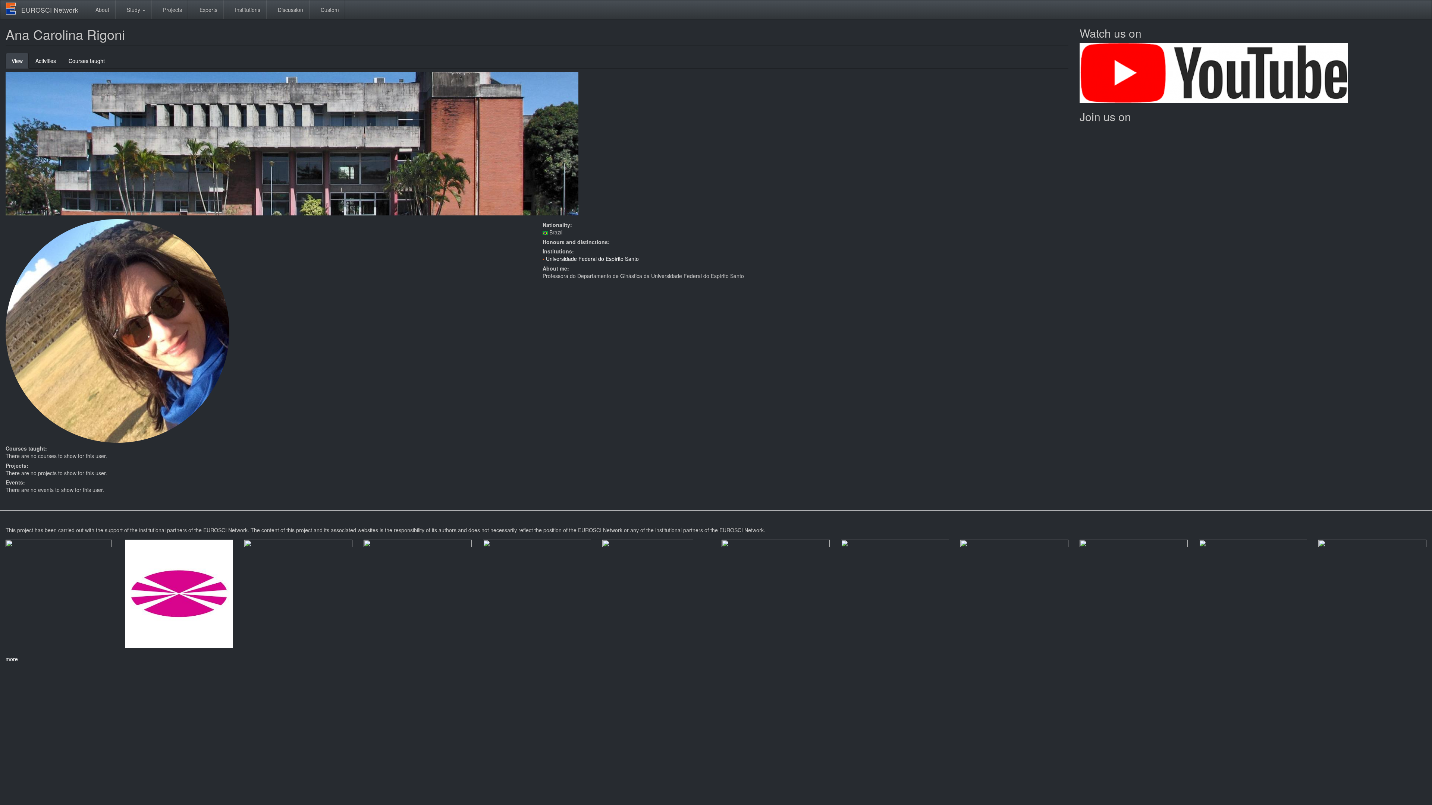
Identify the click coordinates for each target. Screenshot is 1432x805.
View (20, 63)
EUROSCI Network (49, 10)
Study (133, 9)
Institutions (246, 9)
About (101, 9)
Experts (207, 9)
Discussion (289, 9)
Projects (171, 9)
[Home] (13, 9)
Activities (45, 60)
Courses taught (87, 60)
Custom (329, 9)
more (12, 659)
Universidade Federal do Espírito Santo (592, 258)
